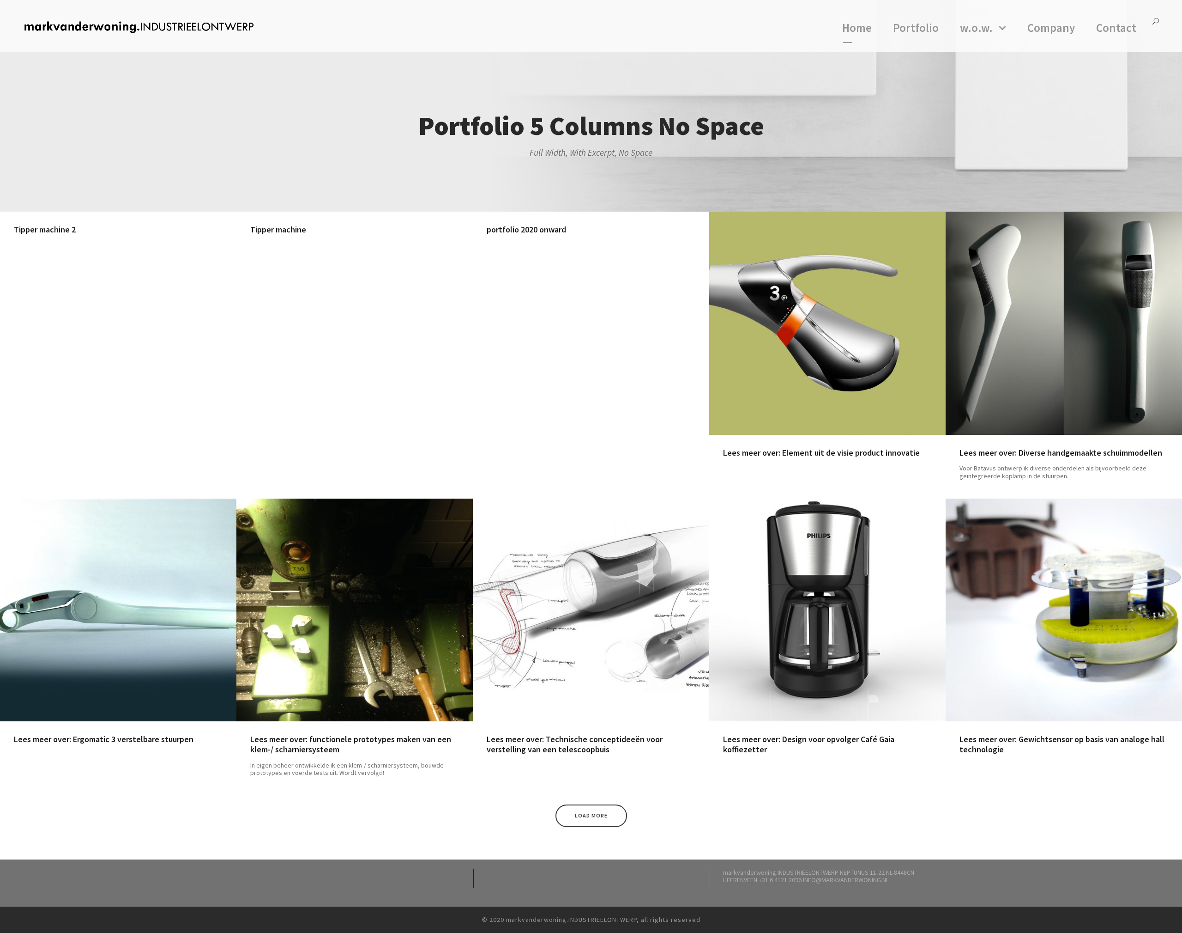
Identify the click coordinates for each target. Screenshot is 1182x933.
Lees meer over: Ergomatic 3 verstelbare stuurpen (103, 739)
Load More (591, 815)
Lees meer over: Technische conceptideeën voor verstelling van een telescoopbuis (575, 744)
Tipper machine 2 (45, 229)
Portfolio (916, 27)
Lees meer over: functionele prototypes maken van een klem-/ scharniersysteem (350, 744)
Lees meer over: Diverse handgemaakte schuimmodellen (1060, 452)
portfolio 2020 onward (526, 229)
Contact (1116, 27)
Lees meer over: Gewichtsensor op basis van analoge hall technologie (1061, 744)
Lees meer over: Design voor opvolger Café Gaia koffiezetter (808, 744)
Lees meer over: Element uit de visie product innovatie (821, 452)
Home (857, 27)
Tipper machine (278, 229)
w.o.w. (976, 27)
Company (1051, 27)
